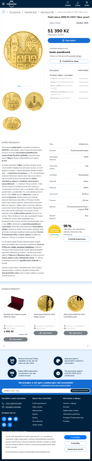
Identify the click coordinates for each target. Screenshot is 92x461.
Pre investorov (15, 12)
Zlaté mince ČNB (47, 12)
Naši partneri (37, 410)
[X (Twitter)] (10, 424)
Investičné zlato (31, 12)
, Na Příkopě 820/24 (61, 82)
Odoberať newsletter (80, 391)
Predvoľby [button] (75, 443)
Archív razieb (37, 425)
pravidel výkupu (75, 56)
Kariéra (35, 414)
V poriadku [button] (75, 437)
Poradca (66, 421)
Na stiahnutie (37, 421)
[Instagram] (4, 419)
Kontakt (66, 407)
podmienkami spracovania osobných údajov (56, 385)
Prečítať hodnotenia (76, 239)
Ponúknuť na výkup (70, 61)
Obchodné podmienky (71, 414)
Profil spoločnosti (39, 403)
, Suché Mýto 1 (60, 98)
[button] (5, 52)
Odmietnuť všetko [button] (75, 449)
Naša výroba (37, 407)
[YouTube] (10, 419)
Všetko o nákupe (69, 403)
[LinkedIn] (15, 419)
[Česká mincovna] (11, 4)
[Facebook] (4, 424)
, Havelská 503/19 (61, 78)
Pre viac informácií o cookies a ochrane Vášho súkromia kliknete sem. (27, 452)
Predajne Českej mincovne (73, 417)
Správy (35, 417)
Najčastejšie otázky (70, 410)
